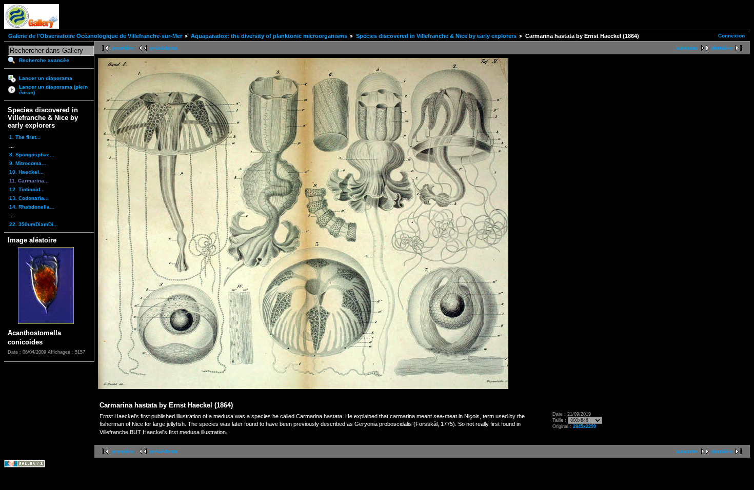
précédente (164, 48)
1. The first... (25, 137)
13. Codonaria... (29, 198)
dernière (721, 48)
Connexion (731, 35)
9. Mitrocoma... (27, 163)
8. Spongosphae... (31, 154)
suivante (687, 48)
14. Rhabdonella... (31, 207)
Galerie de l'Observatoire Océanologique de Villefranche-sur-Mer (95, 36)
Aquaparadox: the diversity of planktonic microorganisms (269, 36)
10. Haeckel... (26, 172)
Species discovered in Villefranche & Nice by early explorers (436, 36)
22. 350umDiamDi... (33, 224)
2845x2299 (584, 426)
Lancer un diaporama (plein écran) (53, 89)
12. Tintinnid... (27, 189)
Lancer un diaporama (45, 78)
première (123, 48)
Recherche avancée (44, 60)
